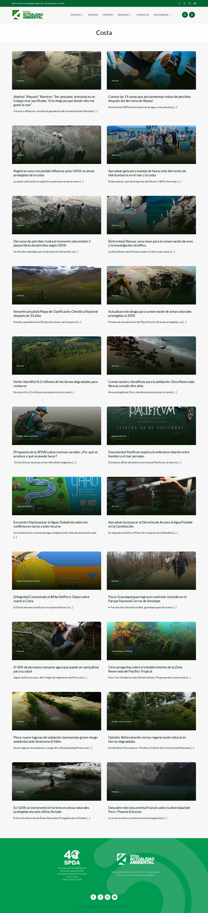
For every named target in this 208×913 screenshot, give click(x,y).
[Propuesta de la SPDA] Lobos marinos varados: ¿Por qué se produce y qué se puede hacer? (55, 454)
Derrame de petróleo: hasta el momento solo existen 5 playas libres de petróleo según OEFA (52, 243)
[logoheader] (27, 10)
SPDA (95, 906)
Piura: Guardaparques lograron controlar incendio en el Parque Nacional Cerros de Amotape (147, 599)
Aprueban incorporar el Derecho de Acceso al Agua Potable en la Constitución (150, 524)
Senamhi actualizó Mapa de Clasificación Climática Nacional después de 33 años (55, 313)
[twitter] (184, 3)
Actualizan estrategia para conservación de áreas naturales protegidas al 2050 (150, 313)
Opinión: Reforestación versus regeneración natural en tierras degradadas (147, 739)
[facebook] (179, 3)
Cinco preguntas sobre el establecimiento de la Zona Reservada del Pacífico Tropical (145, 669)
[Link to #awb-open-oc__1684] (192, 15)
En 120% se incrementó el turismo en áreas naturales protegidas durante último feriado (51, 810)
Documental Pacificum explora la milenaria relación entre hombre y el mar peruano (149, 454)
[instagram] (189, 3)
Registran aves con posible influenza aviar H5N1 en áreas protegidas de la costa (53, 173)
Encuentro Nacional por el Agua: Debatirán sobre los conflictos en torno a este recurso (50, 524)
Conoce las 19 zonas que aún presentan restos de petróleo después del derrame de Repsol (149, 98)
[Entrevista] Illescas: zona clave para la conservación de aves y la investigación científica (150, 243)
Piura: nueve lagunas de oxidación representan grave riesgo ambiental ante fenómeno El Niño (55, 739)
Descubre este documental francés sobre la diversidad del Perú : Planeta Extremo (149, 810)
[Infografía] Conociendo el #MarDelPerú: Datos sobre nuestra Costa (51, 599)
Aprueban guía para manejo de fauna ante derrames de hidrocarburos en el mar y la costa (147, 173)
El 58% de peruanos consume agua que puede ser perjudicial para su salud (56, 669)
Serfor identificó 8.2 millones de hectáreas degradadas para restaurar (55, 383)
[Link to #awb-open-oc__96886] (185, 15)
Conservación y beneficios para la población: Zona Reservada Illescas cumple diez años (151, 383)
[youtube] (195, 3)
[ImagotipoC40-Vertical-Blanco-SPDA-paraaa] (72, 850)
